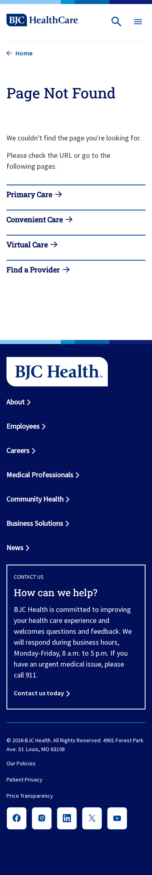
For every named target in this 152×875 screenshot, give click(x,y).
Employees (23, 426)
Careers (18, 450)
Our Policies (21, 763)
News (15, 547)
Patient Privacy (24, 780)
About (15, 401)
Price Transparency (29, 796)
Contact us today (39, 693)
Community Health (35, 498)
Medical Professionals (39, 474)
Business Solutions (34, 523)
